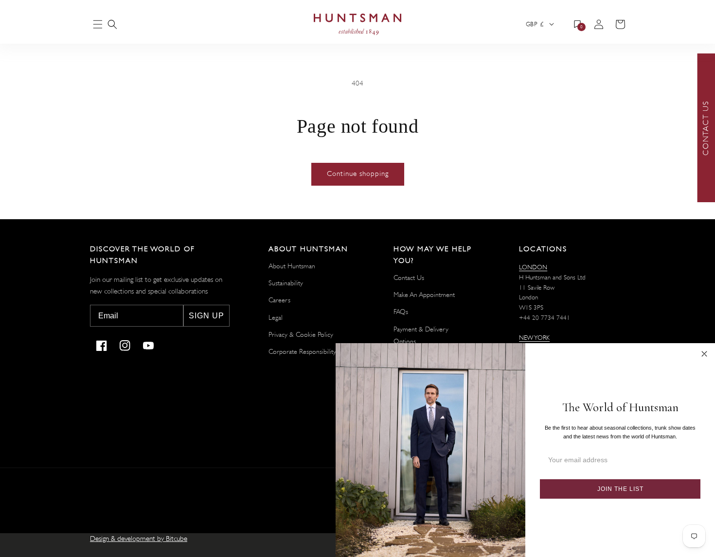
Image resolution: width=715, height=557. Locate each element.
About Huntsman (291, 266)
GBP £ (534, 24)
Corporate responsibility (302, 351)
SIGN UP (206, 316)
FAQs (400, 311)
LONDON (533, 267)
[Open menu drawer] (98, 25)
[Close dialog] (704, 354)
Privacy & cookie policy (300, 334)
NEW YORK (534, 337)
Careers (279, 300)
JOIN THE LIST (620, 489)
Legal (275, 317)
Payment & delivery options (420, 335)
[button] (112, 24)
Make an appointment (424, 294)
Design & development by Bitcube (138, 539)
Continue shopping (358, 174)
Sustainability (285, 283)
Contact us (408, 277)
